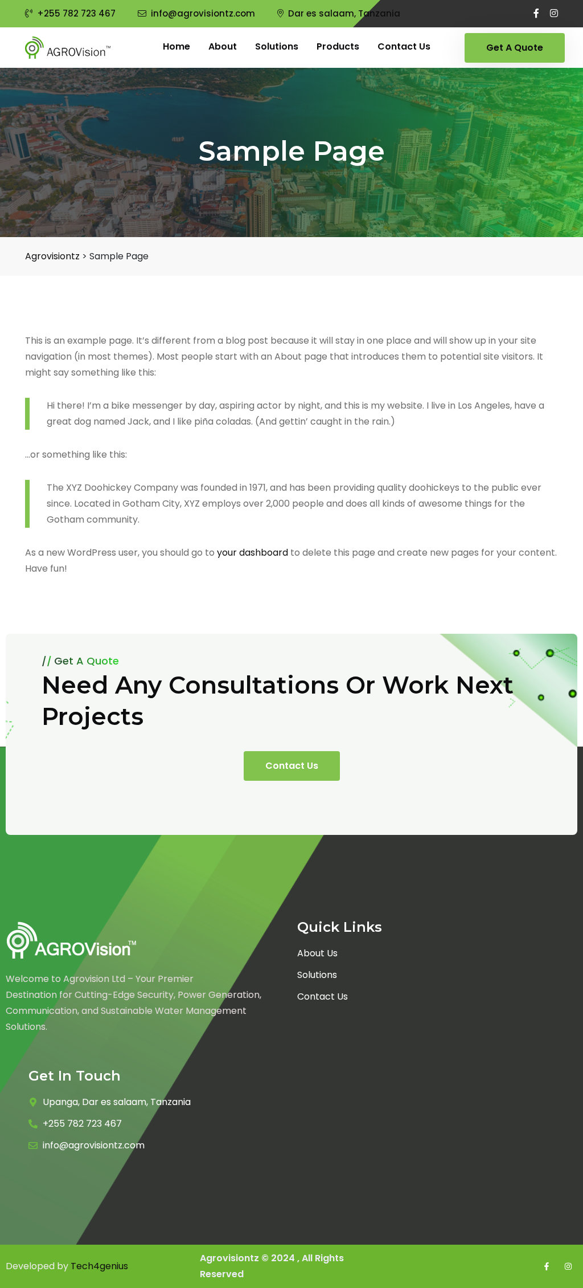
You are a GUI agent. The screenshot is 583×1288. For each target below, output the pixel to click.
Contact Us (291, 765)
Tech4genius (99, 1266)
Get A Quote (514, 47)
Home (176, 46)
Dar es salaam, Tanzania (344, 13)
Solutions (276, 46)
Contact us (403, 46)
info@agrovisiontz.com (203, 13)
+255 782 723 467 (76, 13)
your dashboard (252, 552)
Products (338, 46)
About (222, 46)
